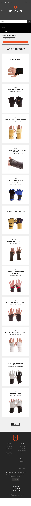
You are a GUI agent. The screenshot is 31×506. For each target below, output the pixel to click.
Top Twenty (22, 446)
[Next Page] (18, 424)
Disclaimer (22, 466)
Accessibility (22, 461)
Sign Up (16, 480)
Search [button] (28, 2)
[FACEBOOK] (11, 491)
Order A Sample (22, 450)
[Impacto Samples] (15, 13)
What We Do (9, 446)
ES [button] (11, 2)
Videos (22, 455)
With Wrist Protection (9, 38)
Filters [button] (4, 31)
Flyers (22, 452)
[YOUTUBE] (20, 491)
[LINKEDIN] (17, 491)
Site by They (19, 495)
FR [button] (5, 2)
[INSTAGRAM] (15, 491)
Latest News (9, 456)
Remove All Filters (15, 42)
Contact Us (22, 468)
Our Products (22, 448)
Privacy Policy (22, 464)
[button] (2, 11)
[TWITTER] (13, 491)
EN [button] (2, 2)
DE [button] (8, 2)
